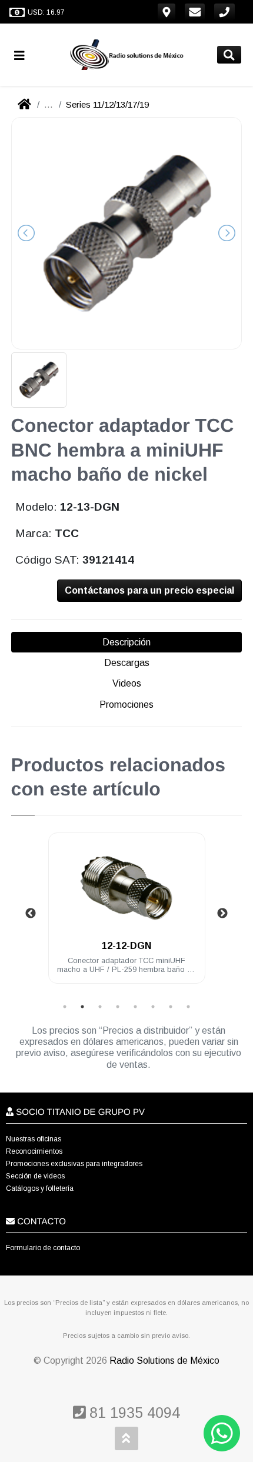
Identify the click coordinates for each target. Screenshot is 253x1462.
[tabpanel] (126, 915)
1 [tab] (65, 1007)
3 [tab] (100, 1007)
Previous (30, 914)
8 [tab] (188, 1007)
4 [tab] (118, 1007)
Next (222, 914)
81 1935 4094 (132, 1412)
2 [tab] (82, 1007)
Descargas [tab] (126, 663)
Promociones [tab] (126, 705)
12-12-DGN (126, 946)
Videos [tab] (126, 683)
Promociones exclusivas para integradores (74, 1164)
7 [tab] (171, 1007)
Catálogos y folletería (40, 1188)
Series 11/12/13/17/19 (107, 104)
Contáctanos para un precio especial (149, 590)
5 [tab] (135, 1007)
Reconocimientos (34, 1151)
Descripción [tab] (126, 642)
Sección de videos (35, 1176)
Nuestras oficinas (33, 1139)
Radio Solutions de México (164, 1361)
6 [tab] (153, 1007)
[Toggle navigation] (24, 55)
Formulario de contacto (43, 1248)
